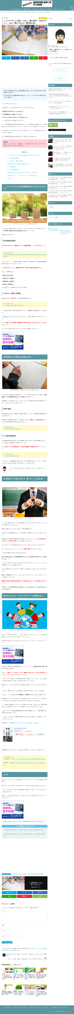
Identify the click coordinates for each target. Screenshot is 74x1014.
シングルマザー (20, 874)
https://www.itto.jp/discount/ (12, 455)
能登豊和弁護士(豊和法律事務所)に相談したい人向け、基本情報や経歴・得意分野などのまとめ (59, 96)
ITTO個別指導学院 (13, 169)
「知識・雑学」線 (49, 9)
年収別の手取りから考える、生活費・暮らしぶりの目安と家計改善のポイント (24, 829)
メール (3, 930)
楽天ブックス (19, 734)
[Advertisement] (24, 73)
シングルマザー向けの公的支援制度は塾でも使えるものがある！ (23, 155)
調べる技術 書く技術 (19, 728)
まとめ (8, 178)
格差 (42, 874)
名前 (3, 925)
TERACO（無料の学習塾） (15, 161)
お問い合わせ (60, 78)
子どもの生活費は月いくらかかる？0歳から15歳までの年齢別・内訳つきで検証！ (62, 166)
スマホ (26, 874)
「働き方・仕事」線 (26, 9)
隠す (27, 152)
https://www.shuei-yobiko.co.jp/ (13, 428)
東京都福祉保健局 (13, 158)
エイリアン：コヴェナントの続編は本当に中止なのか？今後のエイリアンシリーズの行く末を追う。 (62, 147)
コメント (4, 910)
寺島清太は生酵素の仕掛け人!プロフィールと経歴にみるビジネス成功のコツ (60, 89)
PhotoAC (37, 390)
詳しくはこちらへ (60, 69)
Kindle (39, 734)
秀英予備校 (11, 166)
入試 (31, 874)
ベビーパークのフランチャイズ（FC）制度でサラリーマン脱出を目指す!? (60, 102)
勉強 (35, 874)
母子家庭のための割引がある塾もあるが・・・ (19, 164)
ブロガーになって (64, 1007)
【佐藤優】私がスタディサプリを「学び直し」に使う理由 (24, 722)
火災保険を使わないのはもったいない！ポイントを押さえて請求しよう (59, 107)
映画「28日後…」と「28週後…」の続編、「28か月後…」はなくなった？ (62, 153)
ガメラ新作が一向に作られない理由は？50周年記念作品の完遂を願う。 (61, 159)
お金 (13, 874)
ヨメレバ (19, 729)
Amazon (29, 734)
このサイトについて (7, 1007)
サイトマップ (24, 1007)
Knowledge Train (58, 1011)
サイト (3, 936)
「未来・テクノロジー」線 (58, 9)
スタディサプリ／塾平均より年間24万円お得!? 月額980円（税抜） (28, 759)
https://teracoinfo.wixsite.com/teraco (14, 305)
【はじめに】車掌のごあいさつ (16, 9)
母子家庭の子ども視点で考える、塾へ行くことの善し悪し (22, 172)
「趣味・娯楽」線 (42, 9)
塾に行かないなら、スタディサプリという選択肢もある (21, 175)
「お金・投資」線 (34, 9)
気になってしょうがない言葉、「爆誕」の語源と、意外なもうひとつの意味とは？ (62, 141)
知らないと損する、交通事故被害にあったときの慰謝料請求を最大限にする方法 (59, 112)
